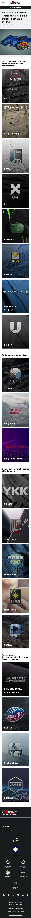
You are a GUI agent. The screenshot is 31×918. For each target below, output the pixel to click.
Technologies (10, 12)
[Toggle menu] (3, 3)
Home (3, 12)
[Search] (27, 3)
